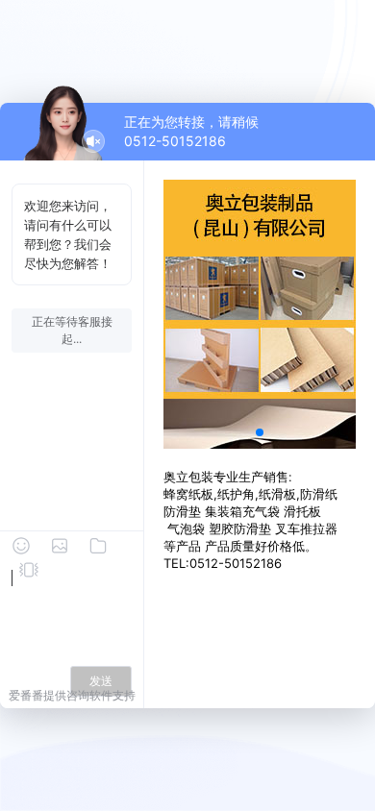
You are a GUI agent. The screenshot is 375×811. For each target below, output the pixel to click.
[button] (259, 432)
